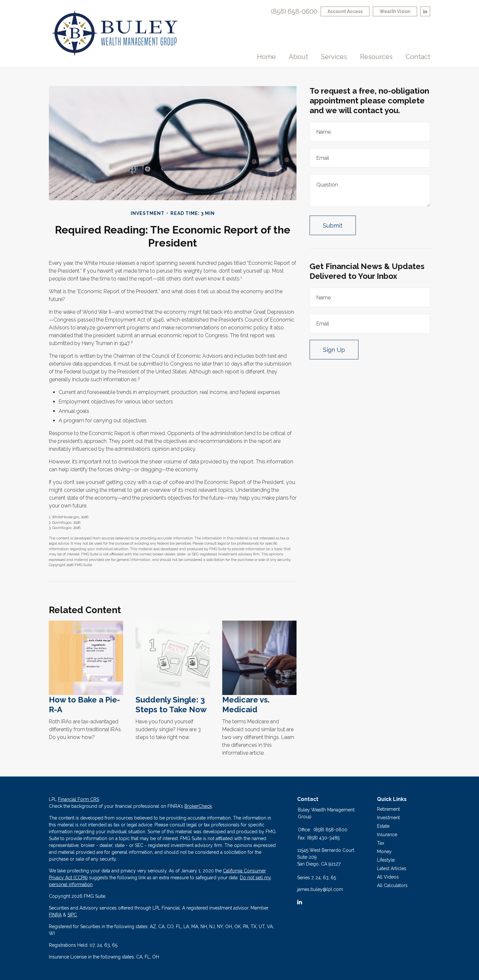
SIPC (72, 914)
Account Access (345, 11)
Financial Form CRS (78, 799)
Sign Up (334, 349)
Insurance (387, 834)
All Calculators (392, 885)
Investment (388, 817)
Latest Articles (391, 868)
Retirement (388, 809)
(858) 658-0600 (294, 11)
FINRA (55, 914)
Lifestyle (386, 860)
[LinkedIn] (299, 902)
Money (384, 851)
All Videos (388, 877)
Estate (383, 826)
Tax (380, 843)
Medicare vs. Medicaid (245, 704)
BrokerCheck (198, 806)
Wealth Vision (395, 11)
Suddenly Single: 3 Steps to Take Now (171, 704)
